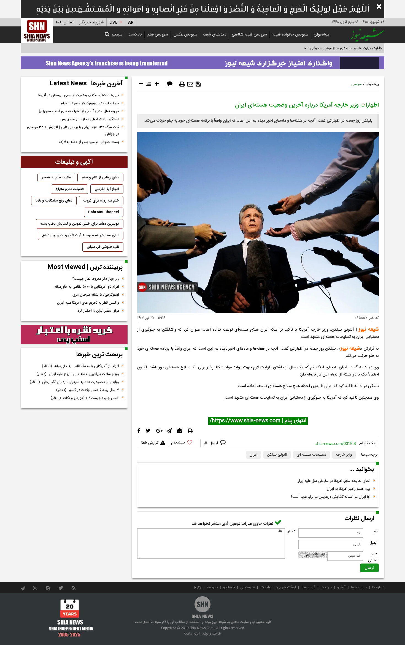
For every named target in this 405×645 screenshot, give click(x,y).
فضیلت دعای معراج (69, 189)
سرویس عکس (185, 34)
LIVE (113, 22)
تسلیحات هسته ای (311, 454)
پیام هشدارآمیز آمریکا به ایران (348, 489)
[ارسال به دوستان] (190, 84)
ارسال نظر (211, 443)
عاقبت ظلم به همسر (56, 178)
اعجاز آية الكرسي (107, 189)
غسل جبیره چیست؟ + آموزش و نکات (85, 398)
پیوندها (326, 587)
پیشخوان (321, 34)
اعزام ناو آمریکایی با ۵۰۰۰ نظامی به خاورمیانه (86, 287)
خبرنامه (212, 587)
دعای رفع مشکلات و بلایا (54, 201)
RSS (197, 587)
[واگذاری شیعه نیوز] (202, 61)
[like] (184, 443)
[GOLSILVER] (74, 335)
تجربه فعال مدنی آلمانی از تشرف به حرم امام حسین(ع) (79, 111)
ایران (253, 454)
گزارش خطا (149, 443)
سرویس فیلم (157, 34)
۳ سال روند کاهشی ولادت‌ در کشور (87, 390)
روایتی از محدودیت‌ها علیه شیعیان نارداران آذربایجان (74, 382)
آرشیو (341, 587)
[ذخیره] (198, 84)
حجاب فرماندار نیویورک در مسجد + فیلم (90, 103)
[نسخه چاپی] (182, 84)
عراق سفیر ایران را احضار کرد (98, 311)
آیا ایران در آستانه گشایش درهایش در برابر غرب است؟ (330, 497)
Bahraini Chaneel (103, 212)
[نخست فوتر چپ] (71, 618)
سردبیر (117, 34)
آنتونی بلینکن (277, 454)
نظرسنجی (247, 587)
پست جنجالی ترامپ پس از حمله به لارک (89, 142)
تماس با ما (64, 22)
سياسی (356, 84)
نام (375, 531)
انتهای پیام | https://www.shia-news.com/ (258, 421)
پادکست (135, 34)
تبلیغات (265, 587)
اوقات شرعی (286, 587)
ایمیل (373, 543)
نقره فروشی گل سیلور (103, 247)
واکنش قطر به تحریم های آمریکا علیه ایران (88, 303)
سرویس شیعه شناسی (249, 34)
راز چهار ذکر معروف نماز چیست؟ (95, 279)
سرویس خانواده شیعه (290, 34)
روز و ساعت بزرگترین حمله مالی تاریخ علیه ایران (77, 374)
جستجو (229, 587)
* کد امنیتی (372, 557)
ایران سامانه (192, 633)
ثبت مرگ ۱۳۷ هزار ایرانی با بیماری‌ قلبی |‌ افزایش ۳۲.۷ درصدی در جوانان (73, 130)
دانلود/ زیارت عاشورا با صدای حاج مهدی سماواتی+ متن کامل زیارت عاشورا (327, 48)
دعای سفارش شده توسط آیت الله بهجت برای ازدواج (80, 235)
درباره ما (378, 587)
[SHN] (37, 30)
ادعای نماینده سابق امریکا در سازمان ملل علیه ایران (333, 481)
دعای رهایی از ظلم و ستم (100, 178)
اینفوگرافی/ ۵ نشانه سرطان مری (95, 295)
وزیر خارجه (344, 454)
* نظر (292, 531)
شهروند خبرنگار (91, 22)
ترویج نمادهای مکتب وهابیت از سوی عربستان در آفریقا (78, 95)
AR (130, 22)
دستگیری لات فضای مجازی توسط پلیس (89, 119)
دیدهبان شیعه (214, 34)
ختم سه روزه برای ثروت (101, 201)
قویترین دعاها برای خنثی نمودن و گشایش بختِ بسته (79, 224)
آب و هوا (308, 587)
